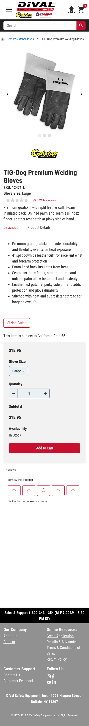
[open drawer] (8, 9)
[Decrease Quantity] (13, 393)
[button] (14, 490)
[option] (44, 92)
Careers (9, 641)
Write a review (47, 200)
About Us (10, 636)
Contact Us (11, 675)
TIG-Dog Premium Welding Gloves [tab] (63, 39)
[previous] (7, 94)
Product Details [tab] (39, 227)
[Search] (81, 25)
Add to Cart (44, 448)
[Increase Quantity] (45, 393)
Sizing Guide (16, 323)
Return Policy (57, 659)
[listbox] (44, 92)
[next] (81, 94)
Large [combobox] (16, 371)
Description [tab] (12, 227)
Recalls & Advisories (62, 641)
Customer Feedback (18, 681)
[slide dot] (39, 135)
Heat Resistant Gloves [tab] (20, 39)
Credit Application (60, 636)
